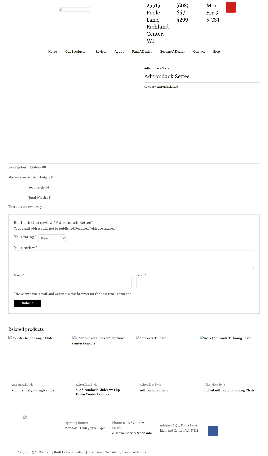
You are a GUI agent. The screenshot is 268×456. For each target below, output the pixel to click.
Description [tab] (17, 167)
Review (101, 51)
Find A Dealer (142, 51)
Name (19, 275)
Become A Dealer (172, 51)
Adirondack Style (156, 68)
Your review (25, 247)
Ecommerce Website (102, 452)
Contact (199, 51)
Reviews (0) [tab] (38, 167)
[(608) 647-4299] (171, 7)
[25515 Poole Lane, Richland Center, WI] (141, 7)
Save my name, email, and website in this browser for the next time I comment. (74, 294)
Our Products (75, 51)
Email (141, 275)
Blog (216, 51)
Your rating (25, 237)
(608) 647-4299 (182, 12)
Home (52, 51)
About (119, 51)
